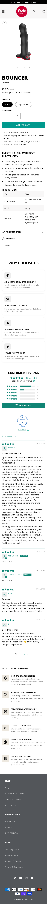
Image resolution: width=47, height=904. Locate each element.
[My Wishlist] (38, 11)
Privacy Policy (11, 855)
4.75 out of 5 (30, 378)
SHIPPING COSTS (13, 799)
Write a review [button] (23, 405)
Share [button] (7, 245)
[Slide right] (29, 67)
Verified (22, 429)
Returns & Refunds (13, 861)
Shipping (6, 92)
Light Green (23, 104)
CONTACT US (11, 805)
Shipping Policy (12, 849)
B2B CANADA (11, 833)
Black (7, 104)
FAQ (7, 787)
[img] (8, 444)
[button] (3, 11)
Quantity (7, 110)
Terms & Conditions (14, 867)
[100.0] (22, 420)
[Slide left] (18, 67)
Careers (8, 827)
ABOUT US (10, 821)
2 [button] (20, 654)
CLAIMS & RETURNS (14, 793)
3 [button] (24, 654)
